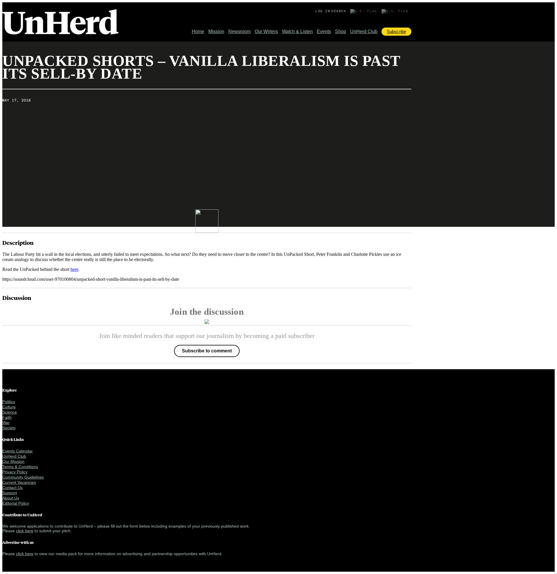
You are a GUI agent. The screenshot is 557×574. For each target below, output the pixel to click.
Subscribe (396, 31)
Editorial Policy (15, 503)
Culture (9, 407)
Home (198, 31)
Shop (340, 31)
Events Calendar (17, 451)
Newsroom (239, 31)
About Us (10, 498)
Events (324, 31)
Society (9, 427)
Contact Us (12, 487)
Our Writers (266, 31)
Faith (7, 417)
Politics (8, 401)
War (6, 422)
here (74, 269)
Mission (216, 31)
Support (9, 492)
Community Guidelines (23, 477)
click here (24, 530)
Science (9, 412)
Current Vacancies (19, 482)
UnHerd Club (363, 31)
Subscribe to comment (207, 350)
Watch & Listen (297, 31)
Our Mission (13, 461)
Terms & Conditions (20, 466)
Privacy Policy (15, 472)
